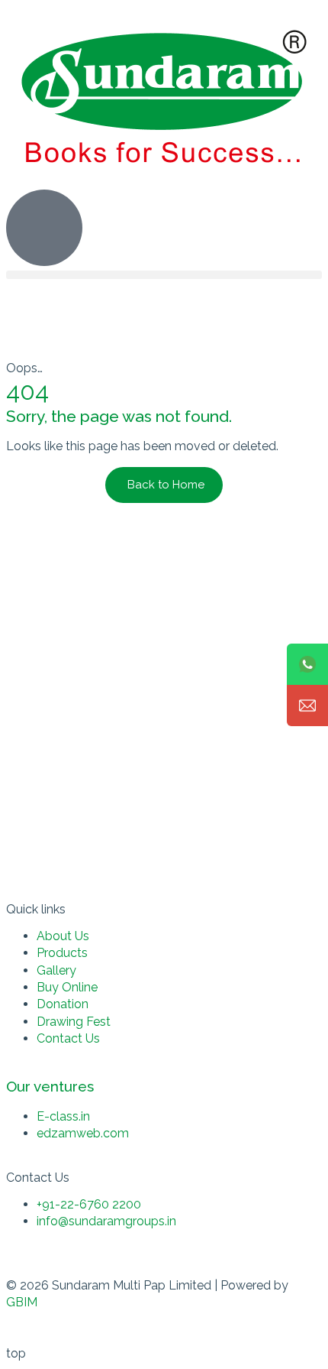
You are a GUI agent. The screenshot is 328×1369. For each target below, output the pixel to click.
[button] (164, 275)
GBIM (21, 1302)
